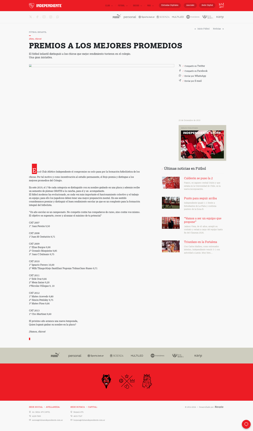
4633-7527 (77, 416)
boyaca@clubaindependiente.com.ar (89, 420)
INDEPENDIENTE (51, 5)
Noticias (217, 29)
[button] (192, 66)
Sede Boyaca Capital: (83, 407)
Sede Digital (207, 5)
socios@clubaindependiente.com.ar (47, 420)
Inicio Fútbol (204, 29)
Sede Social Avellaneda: (44, 407)
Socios (136, 5)
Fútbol (121, 5)
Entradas (169, 5)
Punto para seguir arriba (200, 198)
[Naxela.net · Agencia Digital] (219, 407)
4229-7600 (36, 416)
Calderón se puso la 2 (198, 178)
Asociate (190, 5)
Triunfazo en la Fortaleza (200, 242)
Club (107, 5)
